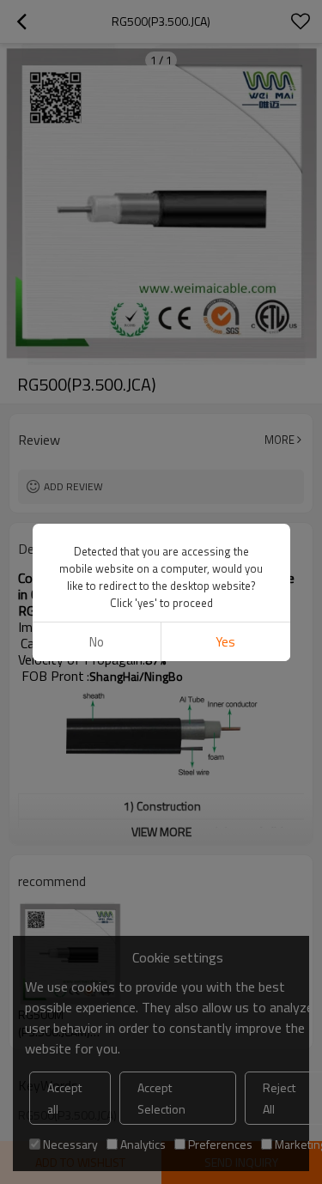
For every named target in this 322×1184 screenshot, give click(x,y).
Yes (225, 642)
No (96, 642)
